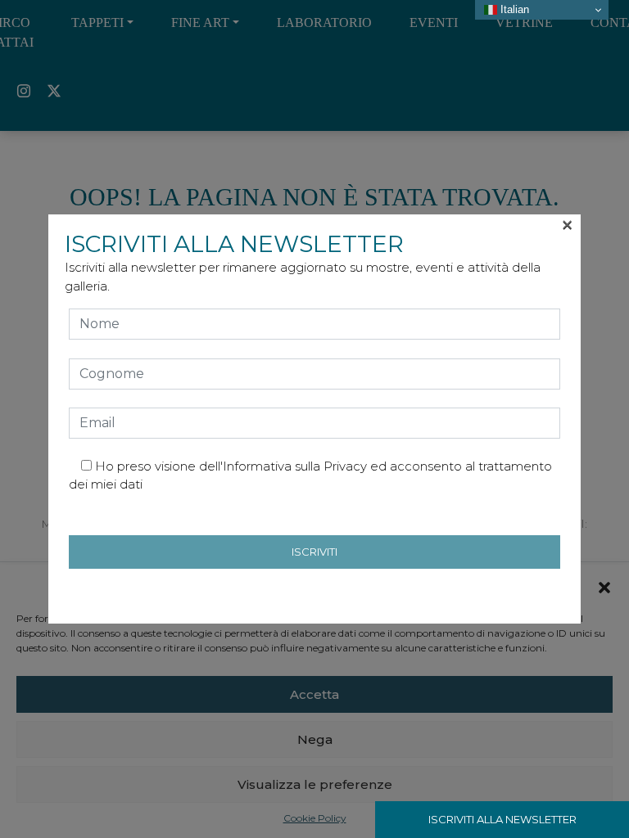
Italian (513, 9)
